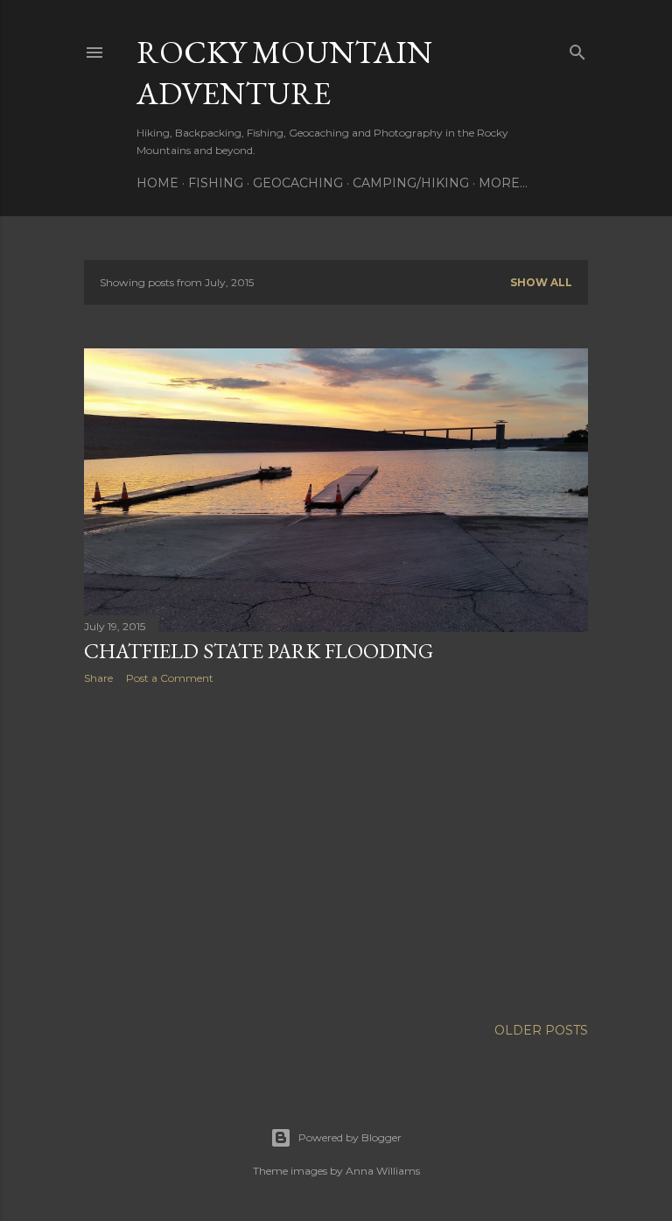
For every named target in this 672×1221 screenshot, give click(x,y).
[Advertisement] (336, 850)
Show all (541, 282)
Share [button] (98, 677)
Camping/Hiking (411, 183)
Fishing (215, 183)
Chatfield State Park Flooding (258, 650)
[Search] (577, 49)
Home (157, 183)
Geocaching (298, 183)
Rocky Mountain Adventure (284, 73)
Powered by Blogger (350, 1137)
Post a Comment (170, 677)
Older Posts (541, 1030)
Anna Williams (383, 1170)
